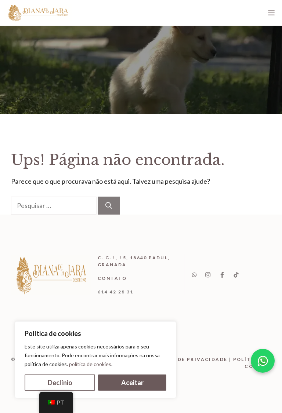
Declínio (60, 383)
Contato (112, 278)
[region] (95, 359)
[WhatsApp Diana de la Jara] (263, 361)
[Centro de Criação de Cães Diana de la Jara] (38, 13)
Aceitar (132, 383)
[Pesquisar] (109, 206)
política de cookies (90, 364)
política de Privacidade (187, 359)
